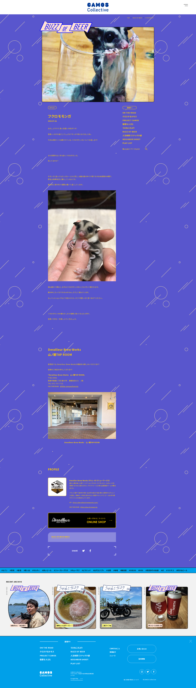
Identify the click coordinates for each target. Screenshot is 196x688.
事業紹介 (113, 652)
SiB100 (122, 570)
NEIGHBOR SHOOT (131, 139)
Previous (163, 586)
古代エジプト (88, 570)
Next (168, 586)
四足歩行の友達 (142, 570)
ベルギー (183, 570)
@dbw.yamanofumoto (69, 386)
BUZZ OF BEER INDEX (61, 537)
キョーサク (65, 570)
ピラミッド (76, 570)
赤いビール (37, 570)
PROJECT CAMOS (130, 120)
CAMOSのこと (115, 649)
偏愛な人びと (128, 124)
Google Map (74, 678)
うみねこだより (128, 128)
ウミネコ (160, 570)
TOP (128, 18)
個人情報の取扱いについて (131, 680)
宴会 (9, 570)
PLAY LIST (127, 143)
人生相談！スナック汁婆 (132, 135)
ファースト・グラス (51, 570)
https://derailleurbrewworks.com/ (85, 502)
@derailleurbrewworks (88, 507)
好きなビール (172, 570)
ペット (53, 108)
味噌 (105, 570)
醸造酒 (113, 570)
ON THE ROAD (129, 113)
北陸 (98, 570)
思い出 (16, 570)
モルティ (26, 570)
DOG (131, 570)
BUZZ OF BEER (137, 18)
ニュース (113, 656)
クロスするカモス (129, 117)
